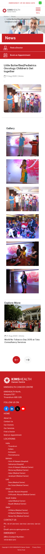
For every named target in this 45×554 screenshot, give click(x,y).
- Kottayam (12, 452)
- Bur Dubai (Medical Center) (18, 485)
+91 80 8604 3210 (10, 540)
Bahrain (9, 458)
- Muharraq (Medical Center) (18, 470)
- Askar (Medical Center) (16, 473)
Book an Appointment (13, 435)
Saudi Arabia (11, 498)
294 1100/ (23, 524)
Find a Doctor (9, 432)
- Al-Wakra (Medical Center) (18, 510)
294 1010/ (30, 524)
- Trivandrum (12, 446)
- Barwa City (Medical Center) (18, 516)
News (13, 17)
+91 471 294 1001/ (13, 524)
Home (6, 17)
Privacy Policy (36, 547)
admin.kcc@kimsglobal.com (19, 529)
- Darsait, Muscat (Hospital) (18, 492)
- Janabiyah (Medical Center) (18, 476)
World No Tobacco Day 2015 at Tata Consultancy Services (22, 341)
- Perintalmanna (13, 455)
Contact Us (8, 421)
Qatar (8, 507)
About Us (7, 418)
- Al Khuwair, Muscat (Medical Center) (21, 494)
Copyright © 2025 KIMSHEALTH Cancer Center (16, 547)
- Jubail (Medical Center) (16, 501)
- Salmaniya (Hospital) (16, 464)
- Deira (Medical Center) (16, 482)
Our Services (9, 428)
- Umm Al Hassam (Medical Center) (20, 467)
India (8, 443)
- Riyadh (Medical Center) (17, 504)
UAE (7, 479)
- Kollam (11, 449)
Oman (8, 489)
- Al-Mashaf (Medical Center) (18, 513)
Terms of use (21, 550)
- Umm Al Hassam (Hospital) (18, 461)
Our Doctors (9, 425)
